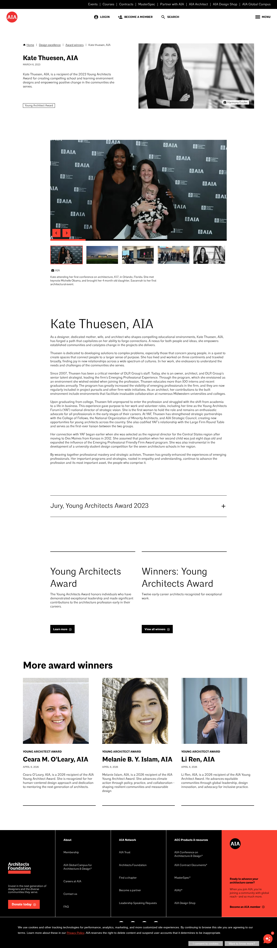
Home (30, 45)
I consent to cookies (205, 943)
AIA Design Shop (225, 4)
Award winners (74, 45)
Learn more (60, 629)
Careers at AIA (72, 881)
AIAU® (178, 890)
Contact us (70, 894)
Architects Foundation (133, 865)
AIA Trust (124, 852)
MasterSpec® (182, 877)
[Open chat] (268, 939)
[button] (66, 255)
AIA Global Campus (256, 4)
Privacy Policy (75, 932)
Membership (71, 852)
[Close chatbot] (272, 933)
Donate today (22, 904)
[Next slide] (66, 233)
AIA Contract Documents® (190, 865)
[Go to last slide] (56, 233)
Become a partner (130, 890)
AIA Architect (198, 4)
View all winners (155, 629)
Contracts (126, 4)
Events (93, 4)
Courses (108, 4)
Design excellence (50, 45)
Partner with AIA (172, 4)
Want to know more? (242, 943)
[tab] (68, 240)
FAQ (66, 906)
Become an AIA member (245, 907)
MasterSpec (146, 4)
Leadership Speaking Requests (138, 903)
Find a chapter (128, 877)
